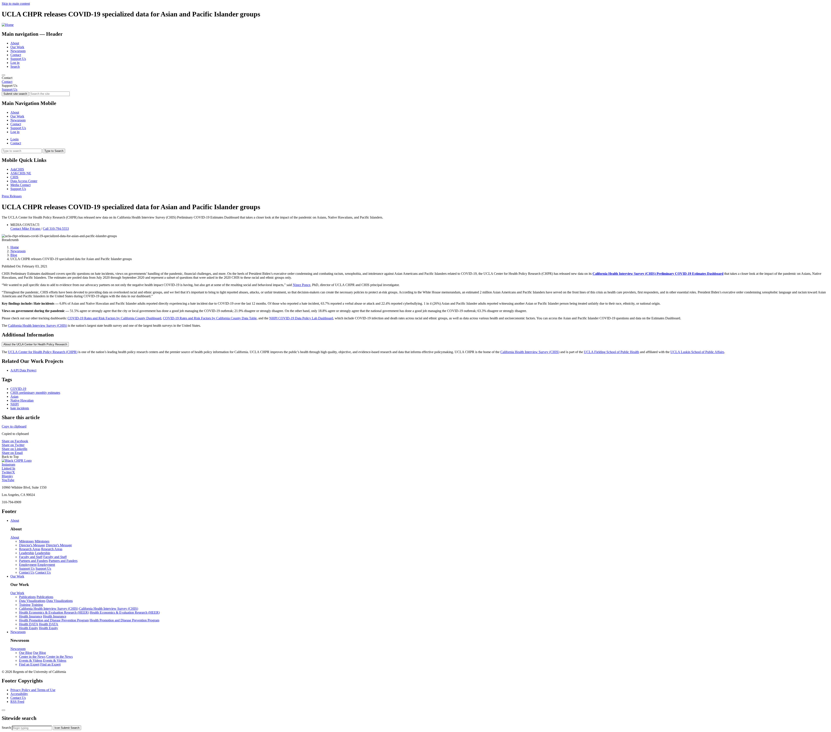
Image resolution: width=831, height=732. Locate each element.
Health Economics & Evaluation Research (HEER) (54, 612)
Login (14, 139)
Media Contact (20, 185)
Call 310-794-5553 (56, 228)
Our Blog (25, 653)
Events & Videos (30, 660)
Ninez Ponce (301, 285)
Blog (13, 255)
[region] (415, 80)
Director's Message (32, 545)
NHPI (14, 404)
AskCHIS (17, 169)
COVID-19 (18, 389)
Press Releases (12, 196)
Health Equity (28, 628)
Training (25, 605)
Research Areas (29, 549)
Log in (14, 62)
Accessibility (19, 694)
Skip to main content (16, 3)
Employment (28, 564)
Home (14, 247)
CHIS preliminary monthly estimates (35, 392)
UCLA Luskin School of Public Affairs (697, 352)
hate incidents (19, 408)
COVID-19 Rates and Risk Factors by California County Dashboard (114, 318)
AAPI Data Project (23, 370)
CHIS (14, 177)
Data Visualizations (32, 601)
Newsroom (18, 51)
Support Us (18, 59)
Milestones (26, 541)
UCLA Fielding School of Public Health (611, 352)
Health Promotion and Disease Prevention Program (54, 620)
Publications (27, 597)
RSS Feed (17, 701)
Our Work (17, 47)
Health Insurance (30, 616)
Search (15, 66)
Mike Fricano (25, 228)
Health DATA (28, 624)
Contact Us (26, 572)
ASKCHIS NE (20, 173)
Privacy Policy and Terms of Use (32, 690)
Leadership (26, 553)
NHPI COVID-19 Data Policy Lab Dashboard (301, 318)
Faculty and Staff (30, 557)
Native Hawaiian (22, 400)
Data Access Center (23, 181)
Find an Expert (29, 664)
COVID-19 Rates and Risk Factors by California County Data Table (210, 318)
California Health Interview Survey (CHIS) (37, 325)
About (14, 43)
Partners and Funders (33, 561)
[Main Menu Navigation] (3, 75)
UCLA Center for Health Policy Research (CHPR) (42, 352)
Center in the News (32, 656)
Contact (15, 55)
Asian (14, 396)
